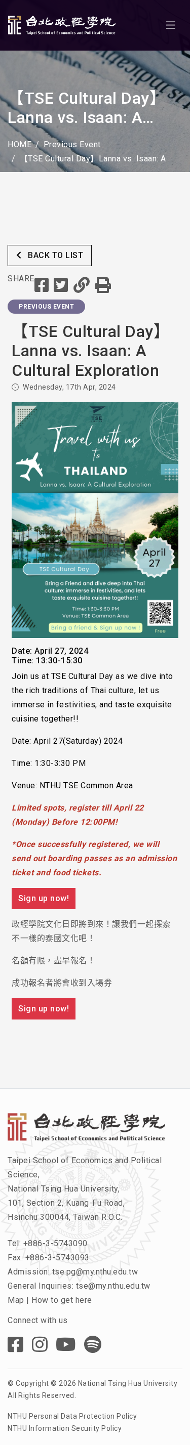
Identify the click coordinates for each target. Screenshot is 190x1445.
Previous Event (72, 144)
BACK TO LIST (55, 255)
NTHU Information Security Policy (65, 1428)
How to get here (61, 1300)
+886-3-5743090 (55, 1243)
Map (16, 1300)
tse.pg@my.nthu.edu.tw (95, 1272)
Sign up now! (43, 898)
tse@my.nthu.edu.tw (113, 1286)
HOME (19, 144)
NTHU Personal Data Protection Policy (72, 1416)
